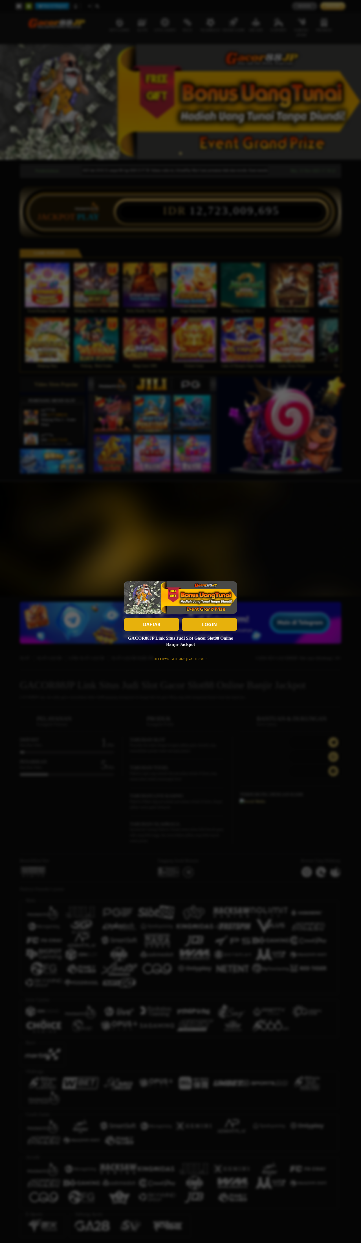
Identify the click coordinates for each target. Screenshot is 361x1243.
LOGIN (209, 624)
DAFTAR (151, 624)
